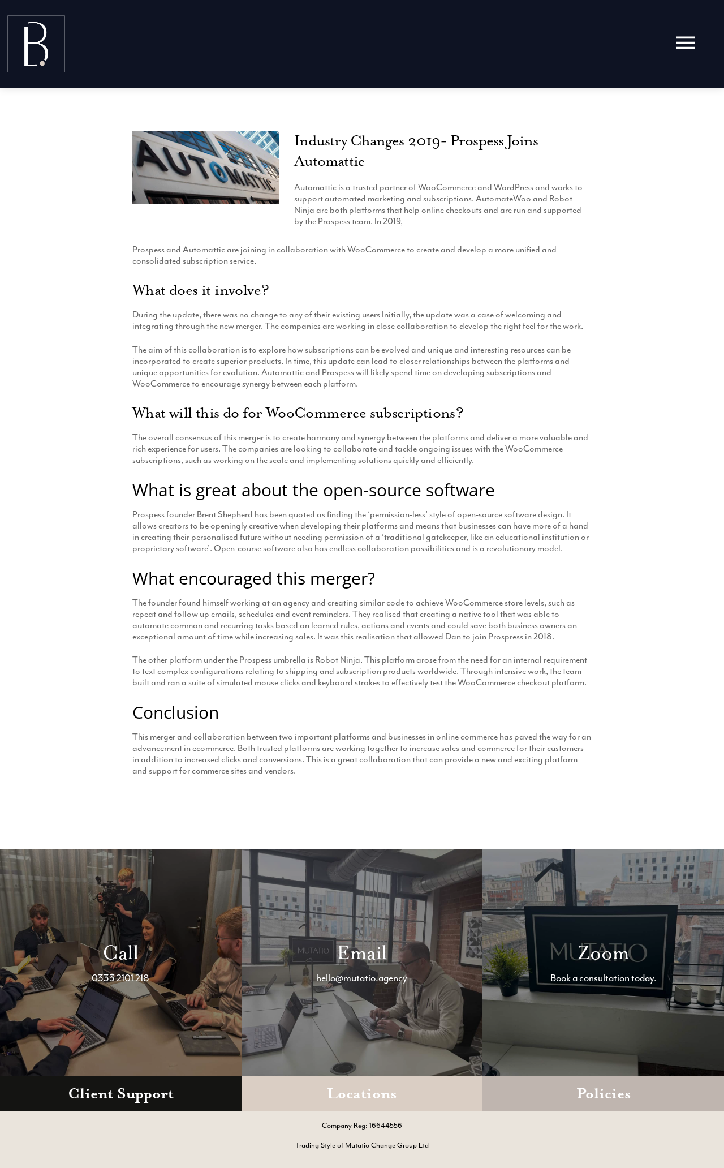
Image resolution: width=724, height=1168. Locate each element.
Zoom (603, 952)
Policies (603, 1093)
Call (120, 952)
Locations (362, 1093)
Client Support (121, 1093)
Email (362, 952)
